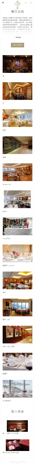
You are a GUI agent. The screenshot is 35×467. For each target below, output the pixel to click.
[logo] (17, 5)
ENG (31, 3)
